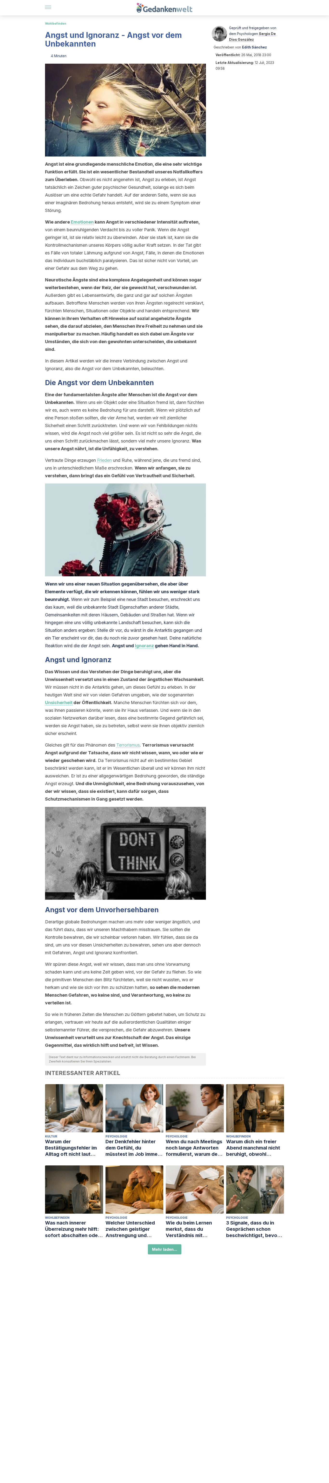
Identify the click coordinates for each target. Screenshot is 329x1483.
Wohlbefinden (55, 23)
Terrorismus (128, 745)
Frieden (104, 460)
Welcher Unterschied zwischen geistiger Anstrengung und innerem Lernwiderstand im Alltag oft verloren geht (134, 1229)
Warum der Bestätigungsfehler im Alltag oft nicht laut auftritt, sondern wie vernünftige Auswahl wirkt (71, 1148)
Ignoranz (144, 645)
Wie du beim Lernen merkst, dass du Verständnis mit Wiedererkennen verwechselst (189, 1229)
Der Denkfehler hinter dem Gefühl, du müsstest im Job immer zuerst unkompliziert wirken (132, 1148)
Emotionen (82, 221)
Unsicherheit (58, 702)
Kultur (51, 1136)
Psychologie (116, 1136)
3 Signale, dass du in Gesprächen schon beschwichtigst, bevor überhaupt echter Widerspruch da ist (252, 1229)
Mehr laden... (164, 1249)
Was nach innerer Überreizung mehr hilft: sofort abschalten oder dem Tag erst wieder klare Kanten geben (72, 1229)
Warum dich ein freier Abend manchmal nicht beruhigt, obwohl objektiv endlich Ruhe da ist (255, 1148)
